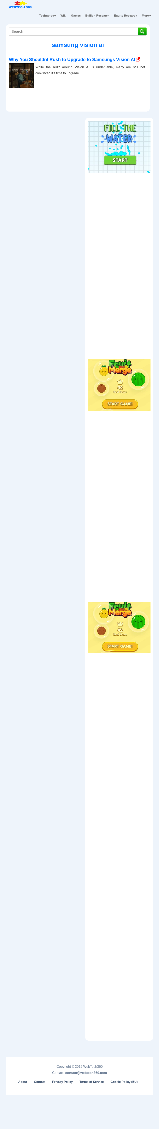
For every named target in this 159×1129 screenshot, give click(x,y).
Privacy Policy (62, 1081)
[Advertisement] (119, 201)
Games (76, 15)
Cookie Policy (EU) (124, 1081)
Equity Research (125, 15)
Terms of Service (92, 1081)
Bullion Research (97, 15)
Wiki (63, 15)
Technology (47, 15)
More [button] (145, 15)
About (22, 1081)
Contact (39, 1081)
